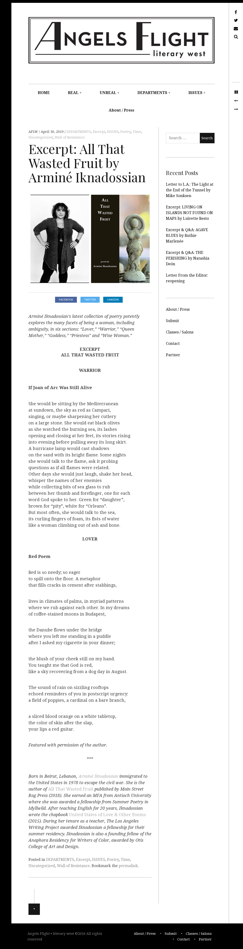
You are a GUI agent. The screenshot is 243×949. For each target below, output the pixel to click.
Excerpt (99, 132)
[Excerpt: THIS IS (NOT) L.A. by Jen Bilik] (236, 109)
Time (137, 132)
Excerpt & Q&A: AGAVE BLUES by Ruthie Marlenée (187, 235)
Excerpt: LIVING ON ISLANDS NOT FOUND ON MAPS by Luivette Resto (189, 213)
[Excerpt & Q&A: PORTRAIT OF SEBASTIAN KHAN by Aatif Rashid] (236, 101)
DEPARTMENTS (152, 92)
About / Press (121, 110)
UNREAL (108, 92)
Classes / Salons (179, 332)
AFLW (33, 132)
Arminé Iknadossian (98, 776)
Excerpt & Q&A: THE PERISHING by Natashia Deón (187, 258)
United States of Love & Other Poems (107, 814)
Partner (173, 355)
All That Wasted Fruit (70, 789)
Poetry (125, 132)
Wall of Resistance (70, 137)
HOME (44, 92)
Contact (173, 343)
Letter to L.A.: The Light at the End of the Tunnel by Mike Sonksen (189, 190)
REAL (73, 92)
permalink (128, 866)
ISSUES (195, 92)
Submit (172, 321)
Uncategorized (40, 137)
